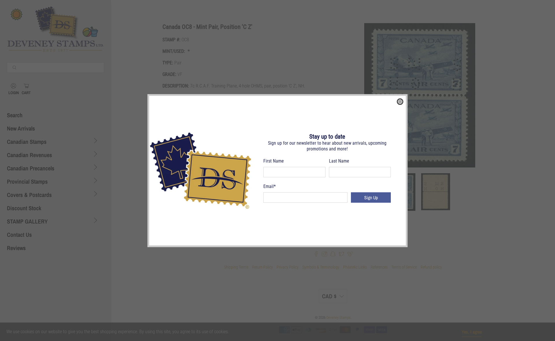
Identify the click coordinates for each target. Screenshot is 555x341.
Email (269, 186)
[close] (400, 102)
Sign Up (371, 197)
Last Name (339, 161)
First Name (273, 161)
